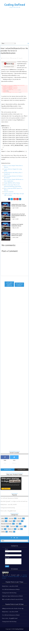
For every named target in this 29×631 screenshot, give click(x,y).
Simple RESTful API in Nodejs (12, 183)
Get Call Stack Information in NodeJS (9, 498)
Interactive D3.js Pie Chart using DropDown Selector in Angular (18, 215)
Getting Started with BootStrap (8, 507)
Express (21, 526)
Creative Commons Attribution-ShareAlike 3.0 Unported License (14, 576)
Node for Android (8, 191)
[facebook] (11, 538)
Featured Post (21, 469)
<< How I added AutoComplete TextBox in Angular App (9, 284)
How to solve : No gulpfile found (8, 511)
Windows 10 (10, 529)
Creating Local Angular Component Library (17, 225)
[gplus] (17, 538)
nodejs (2, 518)
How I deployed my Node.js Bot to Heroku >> (19, 284)
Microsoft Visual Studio (6, 523)
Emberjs (10, 531)
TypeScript (12, 526)
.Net (2, 529)
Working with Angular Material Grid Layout (17, 234)
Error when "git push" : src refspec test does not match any (14, 501)
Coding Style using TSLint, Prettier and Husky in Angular (18, 205)
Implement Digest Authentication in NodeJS (12, 596)
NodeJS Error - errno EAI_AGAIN (9, 504)
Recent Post (7, 469)
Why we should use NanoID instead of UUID (12, 599)
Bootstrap (3, 526)
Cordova (3, 531)
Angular (21, 58)
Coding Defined (14, 4)
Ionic (17, 523)
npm (19, 529)
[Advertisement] (14, 25)
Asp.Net (19, 518)
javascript (11, 518)
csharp (2, 521)
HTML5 (18, 521)
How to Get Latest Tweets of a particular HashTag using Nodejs (12, 185)
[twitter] (14, 538)
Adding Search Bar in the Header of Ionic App (12, 608)
